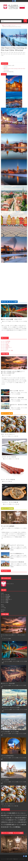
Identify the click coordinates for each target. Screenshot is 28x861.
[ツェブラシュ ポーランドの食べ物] (14, 492)
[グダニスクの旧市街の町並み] (13, 745)
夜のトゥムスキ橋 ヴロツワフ (12, 319)
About (2, 604)
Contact (2, 606)
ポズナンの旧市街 (5, 779)
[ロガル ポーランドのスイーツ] (13, 424)
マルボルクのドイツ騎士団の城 (17, 562)
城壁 (13, 824)
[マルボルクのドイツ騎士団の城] (5, 563)
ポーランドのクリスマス (18, 815)
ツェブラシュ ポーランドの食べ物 (10, 502)
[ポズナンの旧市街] (13, 769)
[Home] (2, 25)
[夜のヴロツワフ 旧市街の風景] (5, 399)
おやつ (9, 815)
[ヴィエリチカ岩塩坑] (14, 517)
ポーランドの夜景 (17, 820)
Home (2, 593)
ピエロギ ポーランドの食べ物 (9, 456)
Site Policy (3, 609)
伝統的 (10, 820)
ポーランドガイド (10, 583)
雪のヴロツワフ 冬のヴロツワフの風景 (18, 405)
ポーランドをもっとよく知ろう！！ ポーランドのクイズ (13, 372)
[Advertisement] (14, 282)
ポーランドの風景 (4, 344)
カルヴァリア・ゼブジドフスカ (17, 545)
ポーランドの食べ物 (5, 342)
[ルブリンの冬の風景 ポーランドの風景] (13, 721)
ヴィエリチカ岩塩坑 (7, 526)
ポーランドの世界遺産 (5, 341)
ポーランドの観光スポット (6, 347)
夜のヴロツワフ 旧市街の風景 (17, 397)
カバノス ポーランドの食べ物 (8, 479)
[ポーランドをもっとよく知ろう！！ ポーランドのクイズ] (14, 362)
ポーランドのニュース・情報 (7, 350)
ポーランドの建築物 (5, 345)
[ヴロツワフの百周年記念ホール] (5, 555)
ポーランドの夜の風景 (8, 813)
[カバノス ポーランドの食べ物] (13, 469)
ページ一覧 (3, 607)
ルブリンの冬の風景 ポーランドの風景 (10, 731)
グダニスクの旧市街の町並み (7, 755)
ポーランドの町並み (14, 827)
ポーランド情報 (7, 436)
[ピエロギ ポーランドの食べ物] (14, 446)
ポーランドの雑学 (7, 375)
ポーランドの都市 (4, 348)
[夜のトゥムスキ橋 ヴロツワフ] (14, 310)
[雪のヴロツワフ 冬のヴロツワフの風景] (5, 406)
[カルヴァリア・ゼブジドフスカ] (5, 546)
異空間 (4, 827)
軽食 (2, 815)
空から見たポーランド (11, 822)
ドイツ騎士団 (15, 817)
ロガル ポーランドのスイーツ (8, 434)
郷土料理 (21, 822)
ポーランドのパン (20, 813)
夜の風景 (22, 817)
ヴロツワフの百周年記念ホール (17, 553)
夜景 (5, 815)
